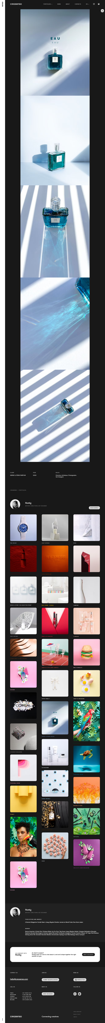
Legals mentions (77, 1011)
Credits (75, 1016)
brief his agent (88, 954)
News (59, 4)
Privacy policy (77, 1014)
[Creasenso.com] (16, 4)
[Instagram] (94, 4)
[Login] (98, 4)
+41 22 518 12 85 (26, 996)
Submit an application (50, 979)
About (68, 4)
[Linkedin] (79, 993)
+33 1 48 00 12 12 (27, 992)
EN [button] (87, 4)
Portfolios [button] (47, 4)
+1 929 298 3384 (26, 994)
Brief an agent (48, 993)
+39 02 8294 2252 (27, 999)
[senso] (2, 4)
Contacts (78, 4)
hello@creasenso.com (19, 979)
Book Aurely (94, 507)
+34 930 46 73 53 (27, 998)
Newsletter (81, 979)
